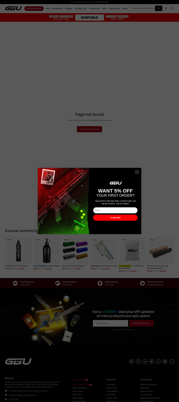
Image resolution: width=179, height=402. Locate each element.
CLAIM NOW (115, 218)
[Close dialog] (137, 172)
